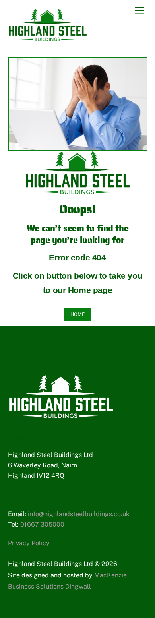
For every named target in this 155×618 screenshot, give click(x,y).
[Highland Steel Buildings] (47, 37)
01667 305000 (42, 524)
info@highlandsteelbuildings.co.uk (79, 514)
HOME (77, 314)
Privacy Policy (29, 543)
